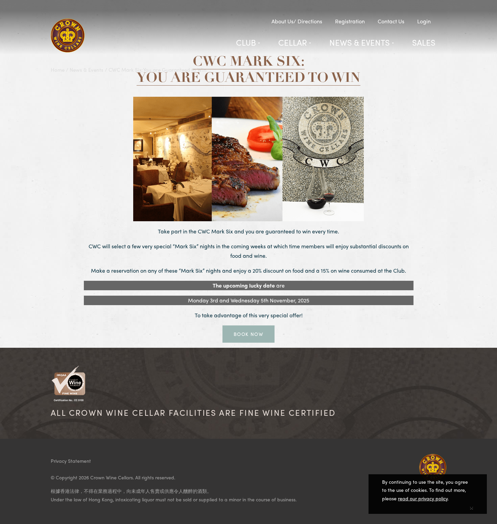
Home (58, 69)
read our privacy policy (423, 498)
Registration (350, 21)
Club (246, 42)
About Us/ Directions (296, 21)
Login (424, 21)
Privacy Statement (71, 460)
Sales (423, 42)
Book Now (248, 334)
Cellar (292, 42)
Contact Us (391, 21)
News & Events (359, 42)
